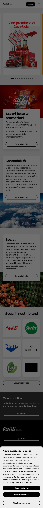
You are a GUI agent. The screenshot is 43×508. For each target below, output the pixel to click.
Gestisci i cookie (21, 503)
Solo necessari (21, 494)
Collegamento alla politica (20, 482)
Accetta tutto (22, 488)
